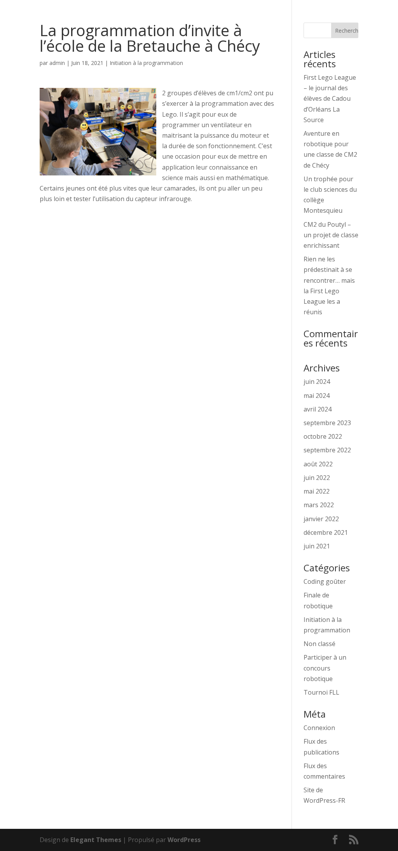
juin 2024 (317, 381)
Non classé (319, 643)
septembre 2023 (327, 422)
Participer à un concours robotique (325, 668)
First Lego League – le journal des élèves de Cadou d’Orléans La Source (330, 98)
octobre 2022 (323, 436)
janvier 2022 (321, 519)
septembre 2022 (327, 450)
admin (57, 63)
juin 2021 (317, 546)
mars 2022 (319, 505)
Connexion (319, 727)
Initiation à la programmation (146, 63)
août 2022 (318, 464)
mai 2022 (317, 491)
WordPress (184, 839)
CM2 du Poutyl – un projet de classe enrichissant (331, 235)
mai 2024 (317, 395)
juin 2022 (317, 477)
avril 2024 (318, 409)
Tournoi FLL (321, 692)
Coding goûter (325, 581)
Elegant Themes (95, 839)
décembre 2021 (326, 532)
